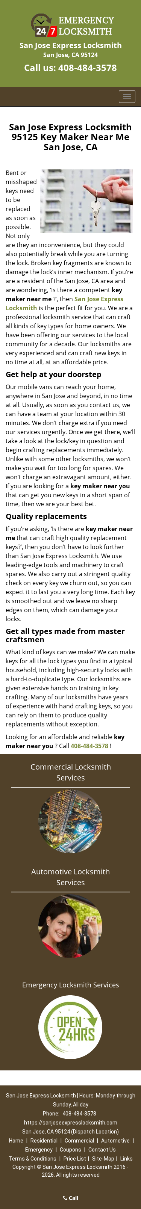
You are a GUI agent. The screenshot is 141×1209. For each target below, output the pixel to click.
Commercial (79, 1141)
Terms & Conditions (32, 1159)
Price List (75, 1159)
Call (72, 1197)
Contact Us (102, 1150)
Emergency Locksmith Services (70, 984)
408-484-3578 (87, 67)
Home (16, 1141)
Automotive (115, 1141)
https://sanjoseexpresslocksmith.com (70, 1123)
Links (126, 1159)
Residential (44, 1141)
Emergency (39, 1150)
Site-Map (103, 1159)
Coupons (70, 1150)
